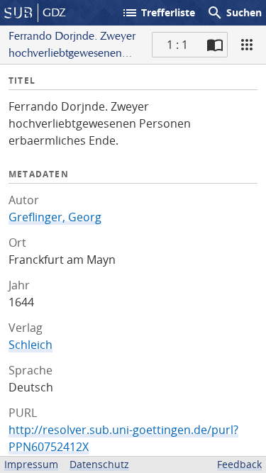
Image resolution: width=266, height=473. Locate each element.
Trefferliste (158, 12)
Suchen (234, 12)
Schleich (30, 344)
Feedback (239, 464)
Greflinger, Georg (55, 217)
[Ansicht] (247, 45)
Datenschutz (99, 464)
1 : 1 (177, 44)
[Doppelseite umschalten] (215, 44)
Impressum (31, 464)
